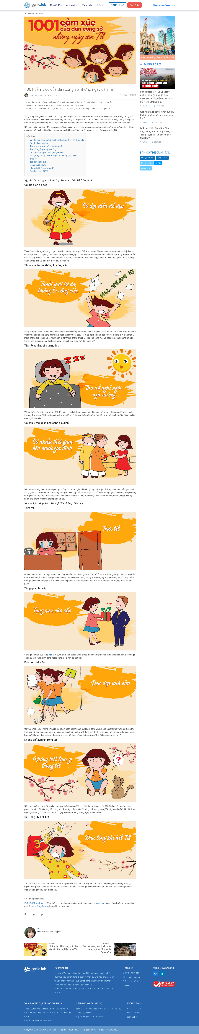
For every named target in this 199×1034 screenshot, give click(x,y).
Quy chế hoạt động (132, 972)
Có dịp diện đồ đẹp (39, 143)
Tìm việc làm (56, 5)
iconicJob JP (132, 1016)
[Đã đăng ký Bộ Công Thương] (164, 983)
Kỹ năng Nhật (146, 163)
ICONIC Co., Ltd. (48, 1029)
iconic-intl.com (134, 1008)
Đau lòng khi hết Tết (39, 171)
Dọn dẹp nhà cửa (38, 165)
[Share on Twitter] (36, 914)
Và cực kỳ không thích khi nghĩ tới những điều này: (53, 155)
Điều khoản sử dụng (132, 981)
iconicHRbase (133, 1012)
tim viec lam (99, 903)
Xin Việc (158, 163)
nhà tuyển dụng (42, 906)
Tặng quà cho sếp (38, 162)
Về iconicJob (71, 5)
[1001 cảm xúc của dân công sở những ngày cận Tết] (80, 50)
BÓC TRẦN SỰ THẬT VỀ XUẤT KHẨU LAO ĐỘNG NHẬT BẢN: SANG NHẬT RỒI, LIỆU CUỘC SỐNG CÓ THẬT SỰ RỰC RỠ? (69, 102)
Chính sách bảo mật (132, 977)
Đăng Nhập (117, 5)
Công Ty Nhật (162, 158)
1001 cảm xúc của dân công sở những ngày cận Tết (69, 89)
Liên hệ (100, 5)
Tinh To (33, 95)
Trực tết (33, 158)
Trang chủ (29, 14)
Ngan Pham (146, 106)
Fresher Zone (145, 168)
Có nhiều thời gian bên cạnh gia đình (46, 152)
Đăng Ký (134, 5)
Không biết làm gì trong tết (42, 168)
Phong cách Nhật (147, 158)
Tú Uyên (145, 122)
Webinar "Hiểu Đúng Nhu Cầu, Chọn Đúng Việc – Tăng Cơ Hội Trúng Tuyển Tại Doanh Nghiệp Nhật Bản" (68, 109)
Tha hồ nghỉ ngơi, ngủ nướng (43, 149)
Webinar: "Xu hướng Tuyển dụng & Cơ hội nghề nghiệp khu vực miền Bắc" (56, 105)
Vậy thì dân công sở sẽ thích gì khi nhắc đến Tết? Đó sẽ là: (57, 140)
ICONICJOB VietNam (34, 903)
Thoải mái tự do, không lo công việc (46, 146)
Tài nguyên (87, 5)
